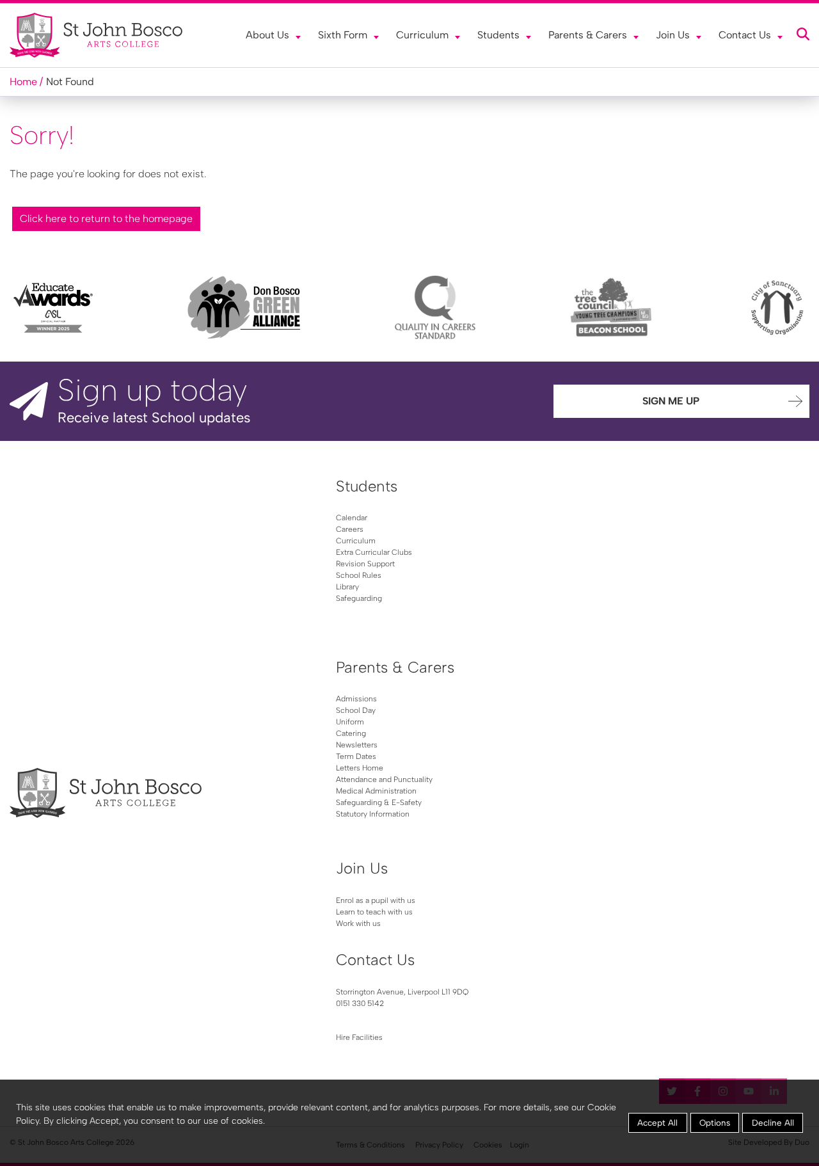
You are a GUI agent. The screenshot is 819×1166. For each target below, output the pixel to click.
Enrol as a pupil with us (375, 900)
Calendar (351, 517)
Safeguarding (359, 598)
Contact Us (745, 35)
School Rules (358, 575)
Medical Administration (376, 791)
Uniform (350, 721)
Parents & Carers (587, 35)
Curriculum (422, 35)
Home (23, 82)
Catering (351, 733)
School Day (356, 710)
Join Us (673, 35)
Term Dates (356, 756)
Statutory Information (373, 814)
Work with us (358, 923)
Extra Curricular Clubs (374, 552)
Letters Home (359, 767)
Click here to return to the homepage (106, 218)
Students (498, 35)
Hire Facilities (359, 1037)
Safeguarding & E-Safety (379, 802)
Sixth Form (342, 35)
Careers (349, 529)
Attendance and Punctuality (384, 779)
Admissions (356, 698)
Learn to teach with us (374, 911)
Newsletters (357, 744)
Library (347, 586)
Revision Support (365, 563)
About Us (267, 35)
